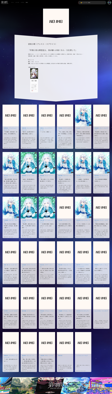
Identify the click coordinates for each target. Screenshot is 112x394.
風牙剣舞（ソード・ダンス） (28, 311)
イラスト (22, 2)
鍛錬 (27, 2)
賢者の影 (60, 355)
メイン (12, 2)
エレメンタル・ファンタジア (101, 311)
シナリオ (17, 2)
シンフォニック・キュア (82, 355)
